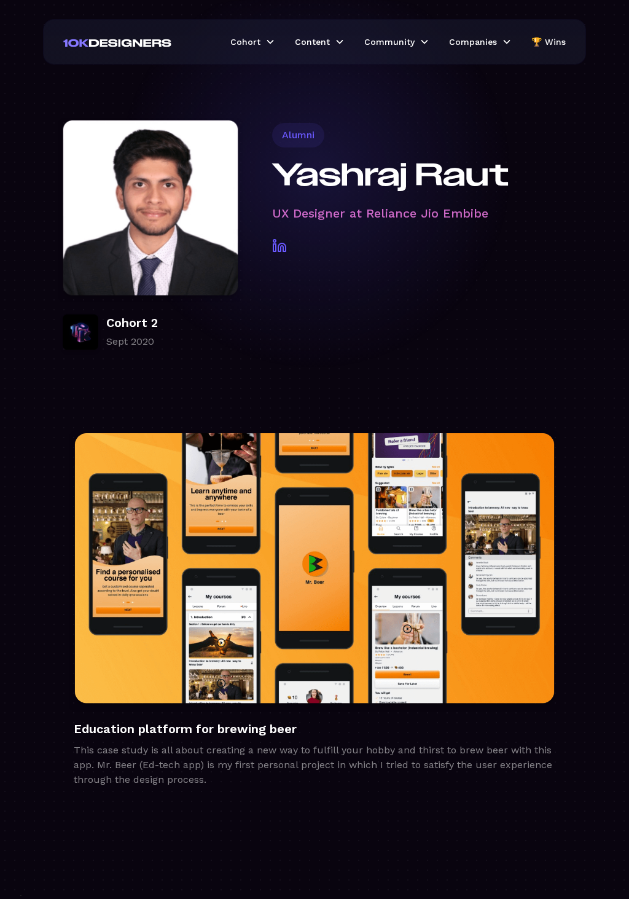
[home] (137, 42)
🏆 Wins (548, 42)
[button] (253, 42)
